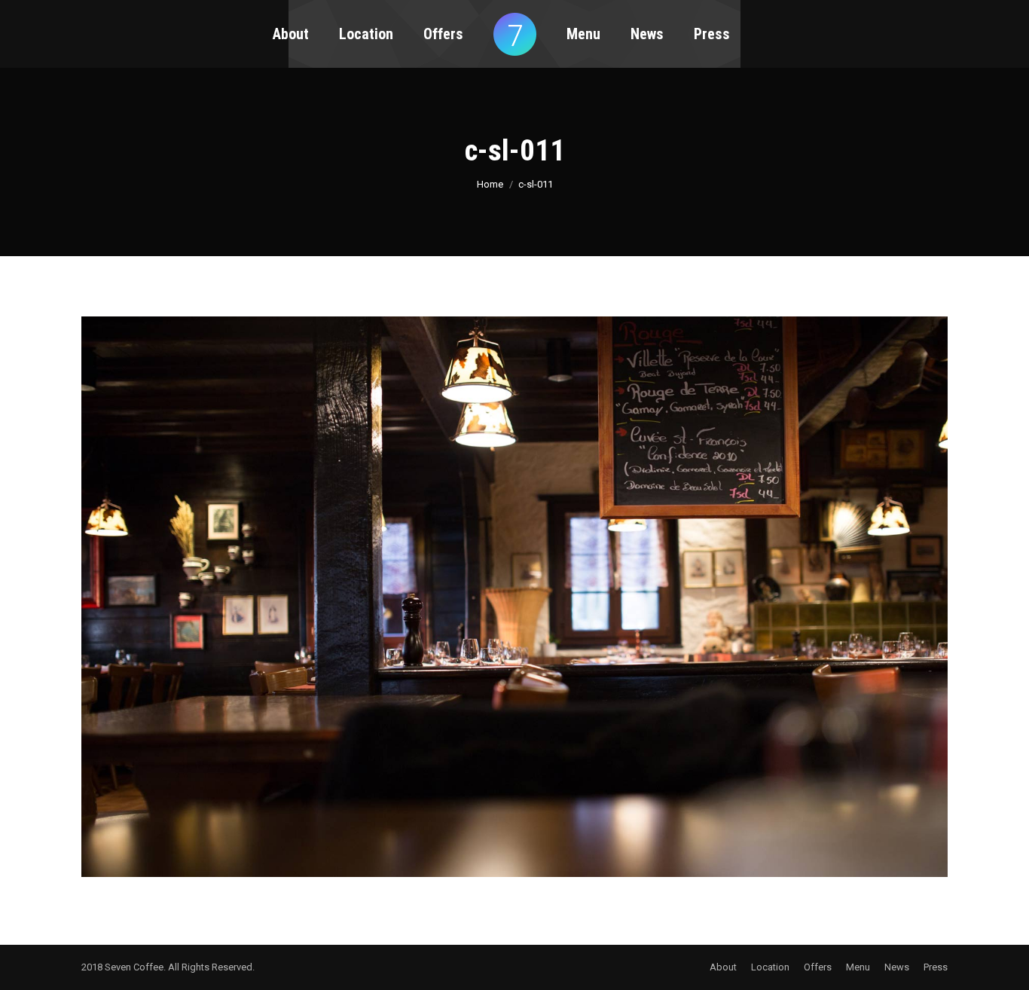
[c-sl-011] (514, 596)
